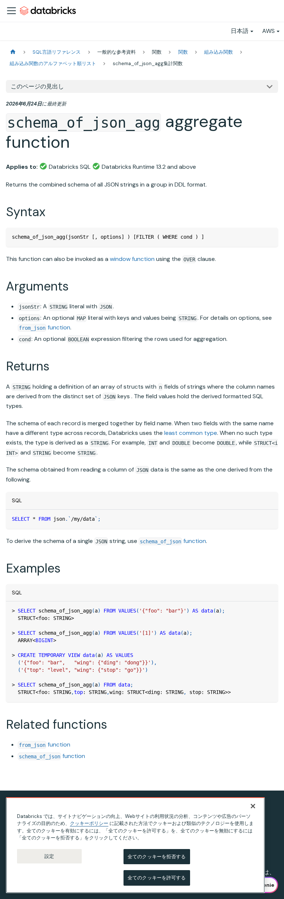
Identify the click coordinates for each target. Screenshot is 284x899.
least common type (190, 433)
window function (132, 259)
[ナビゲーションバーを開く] (11, 10)
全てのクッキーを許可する (157, 878)
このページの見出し (37, 86)
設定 (49, 856)
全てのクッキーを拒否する (157, 856)
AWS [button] (268, 31)
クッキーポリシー (89, 823)
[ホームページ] (13, 52)
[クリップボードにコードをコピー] (269, 237)
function (44, 327)
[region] (135, 845)
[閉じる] (253, 806)
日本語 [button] (239, 31)
